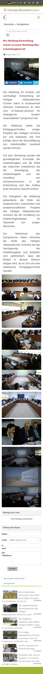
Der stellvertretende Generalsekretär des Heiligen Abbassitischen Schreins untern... (20, 610)
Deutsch (14, 3)
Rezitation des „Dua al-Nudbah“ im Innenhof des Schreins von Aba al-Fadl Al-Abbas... (21, 659)
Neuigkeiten (23, 24)
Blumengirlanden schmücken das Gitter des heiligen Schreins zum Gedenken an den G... (20, 596)
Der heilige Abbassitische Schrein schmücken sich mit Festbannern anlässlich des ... (21, 637)
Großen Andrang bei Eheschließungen (28, 647)
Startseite (9, 24)
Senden (12, 569)
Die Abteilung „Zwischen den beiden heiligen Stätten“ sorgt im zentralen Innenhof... (21, 623)
